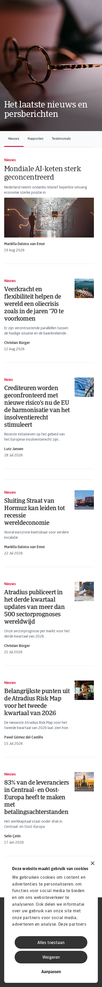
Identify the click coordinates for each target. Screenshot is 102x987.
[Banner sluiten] (92, 863)
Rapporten (35, 139)
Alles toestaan (51, 943)
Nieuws (13, 139)
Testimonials (61, 139)
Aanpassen (51, 972)
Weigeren (51, 958)
